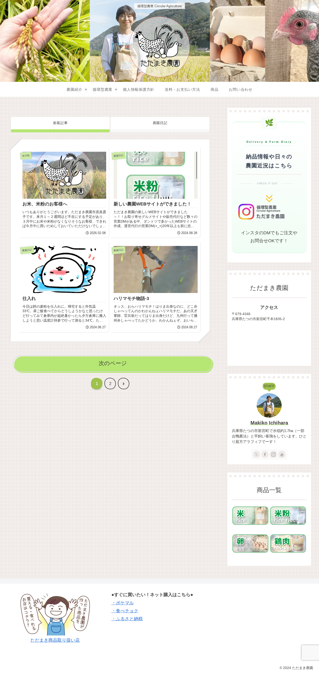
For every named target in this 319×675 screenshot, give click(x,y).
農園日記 (160, 123)
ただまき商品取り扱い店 (55, 640)
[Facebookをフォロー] (265, 454)
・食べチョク (124, 610)
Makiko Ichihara (269, 423)
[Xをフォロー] (256, 454)
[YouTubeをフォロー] (282, 454)
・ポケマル (122, 602)
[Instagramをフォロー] (273, 454)
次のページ (113, 363)
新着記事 (60, 123)
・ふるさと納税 (127, 618)
